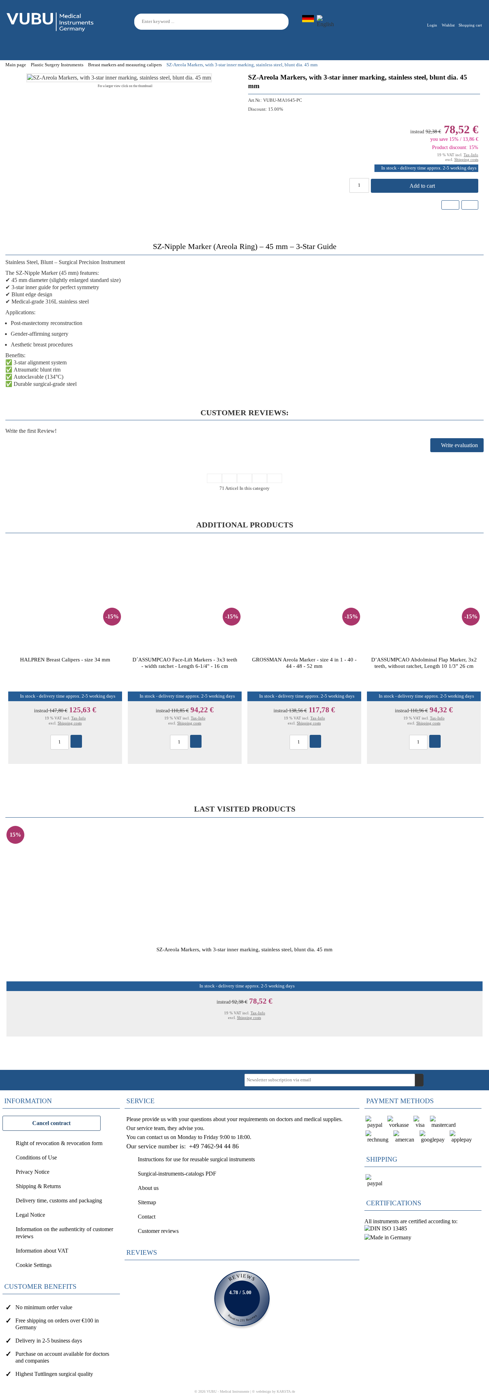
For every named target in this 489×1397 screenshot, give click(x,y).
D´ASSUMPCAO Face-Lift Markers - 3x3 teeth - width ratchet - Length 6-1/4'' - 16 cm (184, 662)
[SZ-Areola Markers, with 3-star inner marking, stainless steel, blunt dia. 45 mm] (119, 78)
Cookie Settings (34, 1265)
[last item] (274, 478)
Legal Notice (30, 1215)
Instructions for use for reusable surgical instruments (196, 1159)
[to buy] (76, 741)
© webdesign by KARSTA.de (273, 1391)
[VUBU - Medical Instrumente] (50, 21)
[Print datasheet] (469, 205)
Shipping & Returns (38, 1186)
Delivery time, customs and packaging (59, 1200)
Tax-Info (471, 155)
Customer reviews (158, 1231)
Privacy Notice (32, 1172)
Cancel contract (51, 1123)
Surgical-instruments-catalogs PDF (177, 1174)
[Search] (284, 22)
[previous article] (229, 478)
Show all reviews (242, 1298)
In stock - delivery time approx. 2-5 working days (428, 168)
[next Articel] (259, 478)
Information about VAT (42, 1251)
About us (148, 1188)
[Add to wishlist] (450, 205)
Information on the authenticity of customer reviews (64, 1232)
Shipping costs (466, 159)
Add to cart (423, 186)
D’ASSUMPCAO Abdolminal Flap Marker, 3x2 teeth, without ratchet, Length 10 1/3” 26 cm (424, 662)
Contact (146, 1217)
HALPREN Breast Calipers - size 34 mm (65, 659)
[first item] (214, 478)
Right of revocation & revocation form (59, 1143)
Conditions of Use (36, 1157)
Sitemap (147, 1202)
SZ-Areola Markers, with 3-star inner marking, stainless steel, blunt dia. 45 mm (244, 949)
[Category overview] (244, 478)
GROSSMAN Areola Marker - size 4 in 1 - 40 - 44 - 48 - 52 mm (304, 662)
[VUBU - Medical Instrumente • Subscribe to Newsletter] (419, 1080)
